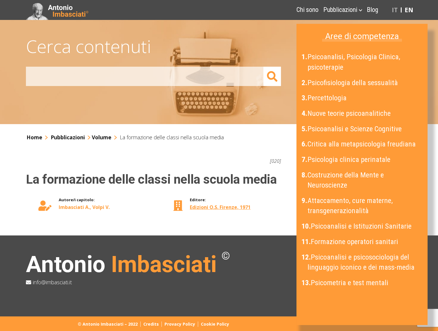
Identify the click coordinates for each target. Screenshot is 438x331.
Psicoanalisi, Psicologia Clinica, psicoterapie (351, 61)
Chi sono (307, 9)
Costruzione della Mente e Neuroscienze (343, 180)
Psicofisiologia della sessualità (350, 82)
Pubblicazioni (340, 9)
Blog (372, 9)
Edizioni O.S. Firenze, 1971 (220, 207)
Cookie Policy (215, 324)
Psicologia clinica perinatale (346, 159)
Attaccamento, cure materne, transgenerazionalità (348, 205)
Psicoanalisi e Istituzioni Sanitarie (357, 226)
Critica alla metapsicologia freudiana (359, 144)
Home (34, 137)
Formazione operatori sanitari (350, 241)
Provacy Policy (179, 324)
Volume (101, 137)
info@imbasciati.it (51, 282)
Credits (151, 324)
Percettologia (325, 97)
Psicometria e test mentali (345, 282)
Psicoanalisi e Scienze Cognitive (352, 128)
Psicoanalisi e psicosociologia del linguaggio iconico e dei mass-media (358, 262)
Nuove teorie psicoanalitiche (347, 113)
